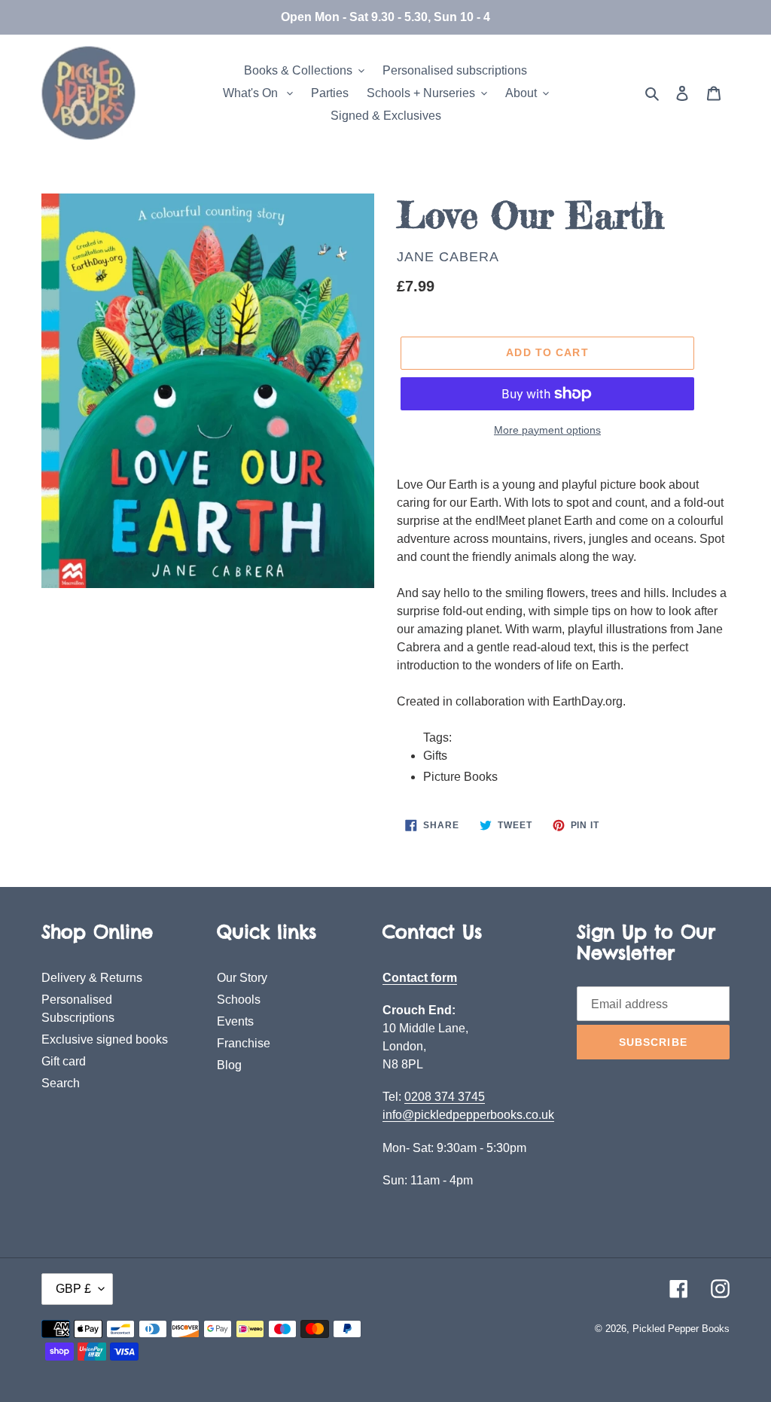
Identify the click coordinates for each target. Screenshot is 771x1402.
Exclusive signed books (104, 1039)
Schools (239, 999)
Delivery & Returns (91, 977)
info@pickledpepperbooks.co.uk (468, 1114)
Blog (229, 1065)
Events (235, 1021)
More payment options (547, 430)
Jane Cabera (448, 256)
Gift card (63, 1061)
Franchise (243, 1043)
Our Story (242, 977)
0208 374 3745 (444, 1096)
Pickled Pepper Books (681, 1328)
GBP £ (73, 1288)
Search (60, 1083)
